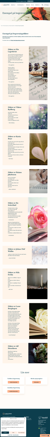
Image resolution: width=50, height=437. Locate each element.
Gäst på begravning (20, 4)
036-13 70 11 (31, 1)
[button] (24, 418)
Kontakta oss (37, 4)
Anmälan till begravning (13, 391)
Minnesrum (28, 4)
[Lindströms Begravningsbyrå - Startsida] (8, 414)
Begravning (13, 4)
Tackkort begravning (13, 382)
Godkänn (5, 432)
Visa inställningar (21, 432)
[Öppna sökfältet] (42, 5)
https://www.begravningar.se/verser (18, 40)
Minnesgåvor (36, 382)
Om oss (32, 4)
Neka (13, 432)
